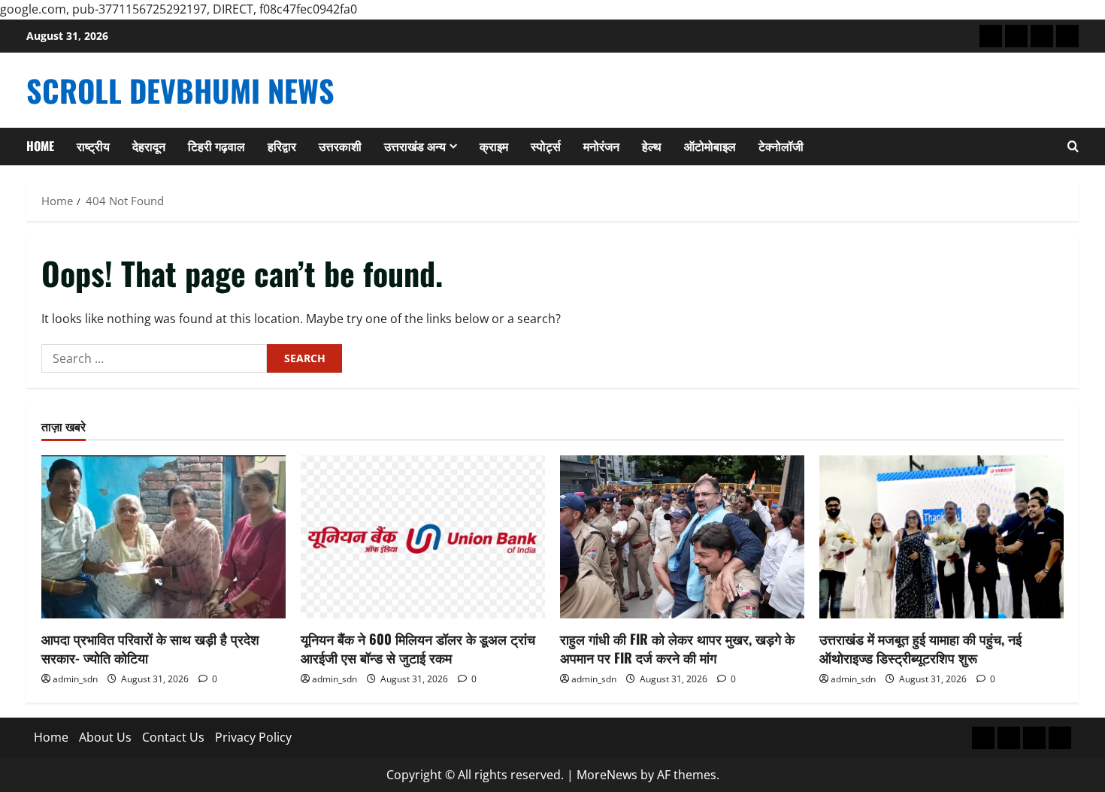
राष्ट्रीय (93, 146)
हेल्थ (651, 146)
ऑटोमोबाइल (710, 146)
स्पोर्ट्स (546, 146)
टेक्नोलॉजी (781, 146)
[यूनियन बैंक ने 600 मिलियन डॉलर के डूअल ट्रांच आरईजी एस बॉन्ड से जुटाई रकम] (423, 536)
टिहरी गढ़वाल (216, 146)
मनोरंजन (601, 146)
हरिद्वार (282, 146)
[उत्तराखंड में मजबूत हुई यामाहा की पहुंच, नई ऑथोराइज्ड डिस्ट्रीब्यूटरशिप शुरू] (941, 536)
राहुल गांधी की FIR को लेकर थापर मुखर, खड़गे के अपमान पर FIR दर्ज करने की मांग (677, 648)
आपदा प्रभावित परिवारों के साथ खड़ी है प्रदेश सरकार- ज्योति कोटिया (150, 648)
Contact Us (173, 737)
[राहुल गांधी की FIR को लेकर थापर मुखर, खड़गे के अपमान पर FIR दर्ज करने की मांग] (682, 536)
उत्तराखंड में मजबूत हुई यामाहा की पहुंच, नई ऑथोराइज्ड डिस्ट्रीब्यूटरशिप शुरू (920, 648)
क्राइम (494, 146)
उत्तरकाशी (340, 146)
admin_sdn (75, 679)
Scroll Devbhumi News (180, 90)
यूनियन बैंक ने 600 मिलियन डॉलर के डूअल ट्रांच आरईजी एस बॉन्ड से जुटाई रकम (418, 648)
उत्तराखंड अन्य (415, 146)
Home (40, 146)
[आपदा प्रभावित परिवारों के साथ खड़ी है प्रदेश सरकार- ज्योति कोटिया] (163, 536)
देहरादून (148, 146)
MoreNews (607, 774)
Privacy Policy (253, 737)
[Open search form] (1073, 146)
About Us (105, 737)
